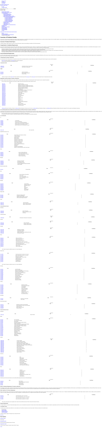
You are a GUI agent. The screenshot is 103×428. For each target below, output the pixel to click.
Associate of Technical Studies (9, 20)
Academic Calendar (4, 7)
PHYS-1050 (2, 371)
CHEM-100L (2, 341)
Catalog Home (4, 2)
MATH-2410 (3, 104)
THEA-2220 (2, 204)
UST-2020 (1, 299)
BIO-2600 (1, 335)
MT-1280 (1, 384)
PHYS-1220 (2, 373)
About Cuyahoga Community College (7, 12)
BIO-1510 (1, 328)
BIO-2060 (1, 330)
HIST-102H (2, 240)
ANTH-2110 (2, 212)
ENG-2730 (1, 146)
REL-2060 (1, 197)
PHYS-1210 (2, 372)
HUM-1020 (1, 161)
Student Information (4, 28)
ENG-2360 (1, 138)
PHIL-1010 (1, 184)
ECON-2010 (2, 224)
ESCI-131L (1, 361)
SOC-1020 (1, 286)
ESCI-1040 (1, 358)
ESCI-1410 (1, 362)
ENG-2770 (1, 147)
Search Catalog (2, 8)
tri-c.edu (3, 6)
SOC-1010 (1, 284)
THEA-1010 (2, 202)
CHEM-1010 (2, 342)
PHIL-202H (2, 187)
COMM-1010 (2, 66)
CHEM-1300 (2, 346)
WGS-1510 (1, 304)
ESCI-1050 (1, 359)
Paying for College (4, 27)
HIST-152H (2, 244)
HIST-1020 (1, 239)
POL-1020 (1, 256)
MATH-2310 (3, 102)
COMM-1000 (2, 217)
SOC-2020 (1, 289)
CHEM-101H (2, 343)
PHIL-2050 (1, 188)
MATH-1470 (17, 108)
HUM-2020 (1, 163)
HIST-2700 (1, 246)
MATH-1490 (35, 108)
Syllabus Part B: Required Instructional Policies (10, 24)
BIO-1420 (1, 325)
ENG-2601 (1, 143)
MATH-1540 (3, 94)
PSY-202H (1, 274)
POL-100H (1, 255)
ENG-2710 (1, 145)
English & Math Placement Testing (8, 31)
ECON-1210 (2, 222)
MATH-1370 (3, 85)
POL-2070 (1, 259)
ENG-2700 (1, 144)
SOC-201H (1, 288)
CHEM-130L (2, 348)
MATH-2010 (3, 101)
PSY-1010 (1, 269)
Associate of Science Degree (8, 19)
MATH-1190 (3, 84)
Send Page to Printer (3, 418)
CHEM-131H (2, 350)
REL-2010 (1, 196)
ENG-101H (13, 60)
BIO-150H (1, 327)
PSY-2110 (1, 279)
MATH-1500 (3, 91)
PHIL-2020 (1, 186)
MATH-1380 (3, 86)
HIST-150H (2, 242)
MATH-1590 (3, 97)
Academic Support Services (7, 13)
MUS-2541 (1, 178)
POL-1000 (1, 397)
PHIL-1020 (3, 83)
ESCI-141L (1, 363)
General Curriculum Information (8, 21)
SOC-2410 (1, 292)
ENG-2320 (1, 136)
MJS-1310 (1, 169)
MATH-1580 (3, 96)
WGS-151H (2, 305)
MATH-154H (4, 95)
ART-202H (1, 123)
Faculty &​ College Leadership (6, 26)
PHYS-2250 (2, 374)
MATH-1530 (3, 92)
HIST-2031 (1, 152)
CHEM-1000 (2, 340)
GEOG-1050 (2, 231)
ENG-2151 (1, 73)
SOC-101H (1, 285)
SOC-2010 (1, 287)
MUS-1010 (1, 174)
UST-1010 (1, 298)
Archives (3, 30)
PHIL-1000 (1, 183)
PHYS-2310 (2, 375)
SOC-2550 (1, 293)
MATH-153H (4, 93)
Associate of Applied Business (9, 17)
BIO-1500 (1, 326)
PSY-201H (1, 272)
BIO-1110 (1, 323)
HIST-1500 (1, 241)
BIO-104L (1, 320)
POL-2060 (1, 258)
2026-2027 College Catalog (3, 5)
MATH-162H (4, 100)
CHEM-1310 (2, 349)
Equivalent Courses (6, 22)
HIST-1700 (1, 245)
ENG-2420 (1, 140)
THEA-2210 (2, 203)
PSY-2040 (1, 275)
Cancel (1, 426)
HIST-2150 (1, 153)
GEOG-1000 (2, 229)
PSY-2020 (1, 273)
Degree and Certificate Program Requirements (9, 16)
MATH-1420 (3, 88)
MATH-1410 (3, 87)
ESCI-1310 (1, 360)
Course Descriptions (4, 29)
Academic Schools (4, 25)
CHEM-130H (2, 347)
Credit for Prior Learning (7, 23)
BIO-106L (1, 322)
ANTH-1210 (2, 314)
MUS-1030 (1, 176)
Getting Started (2, 31)
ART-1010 (1, 120)
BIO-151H (1, 329)
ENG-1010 (3, 60)
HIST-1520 (1, 243)
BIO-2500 (1, 334)
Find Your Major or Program (5, 11)
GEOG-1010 (2, 230)
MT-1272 (1, 383)
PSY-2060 (1, 277)
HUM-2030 (1, 164)
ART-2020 (1, 122)
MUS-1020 (1, 175)
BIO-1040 (1, 319)
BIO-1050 (1, 321)
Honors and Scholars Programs (7, 14)
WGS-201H (2, 307)
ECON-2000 (2, 223)
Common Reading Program (7, 15)
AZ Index (3, 1)
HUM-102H (2, 162)
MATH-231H (4, 103)
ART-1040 (1, 121)
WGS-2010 (1, 306)
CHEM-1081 (2, 345)
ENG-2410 (1, 139)
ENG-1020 (12, 76)
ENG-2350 (1, 137)
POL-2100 (1, 260)
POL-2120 (1, 261)
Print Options (15, 31)
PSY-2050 (1, 276)
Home (3, 33)
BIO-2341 (1, 333)
